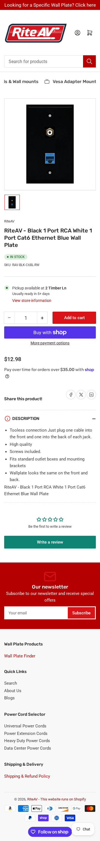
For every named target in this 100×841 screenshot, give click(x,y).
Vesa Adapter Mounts (74, 81)
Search (10, 683)
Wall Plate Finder (19, 656)
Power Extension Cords (26, 733)
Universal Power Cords (25, 726)
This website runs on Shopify (63, 799)
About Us (12, 690)
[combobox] (50, 61)
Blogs (9, 697)
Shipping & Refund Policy (27, 776)
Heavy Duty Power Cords (27, 740)
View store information (31, 300)
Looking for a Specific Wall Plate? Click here (50, 5)
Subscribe (81, 612)
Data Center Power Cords (27, 748)
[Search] (89, 61)
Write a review (50, 542)
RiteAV (9, 221)
